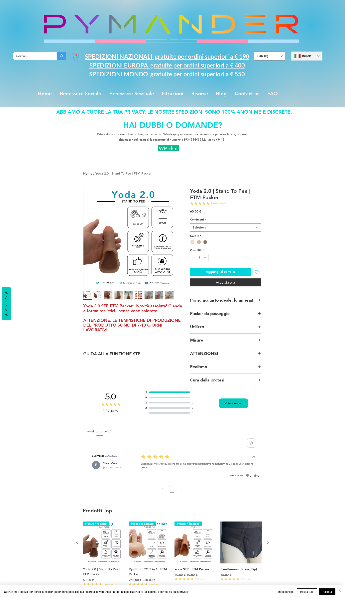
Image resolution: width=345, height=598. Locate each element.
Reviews (6, 304)
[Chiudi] (340, 591)
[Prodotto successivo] (268, 542)
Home (87, 173)
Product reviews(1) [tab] (99, 431)
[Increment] (205, 257)
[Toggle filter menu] (251, 443)
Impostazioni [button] (285, 592)
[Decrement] (193, 257)
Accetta (327, 592)
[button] (76, 57)
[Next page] (181, 489)
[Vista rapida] (241, 542)
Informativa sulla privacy (173, 592)
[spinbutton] (199, 257)
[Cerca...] (61, 56)
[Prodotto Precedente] (77, 542)
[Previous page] (162, 489)
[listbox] (269, 56)
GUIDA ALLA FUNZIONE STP (111, 353)
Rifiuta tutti (306, 592)
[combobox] (225, 227)
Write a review (233, 403)
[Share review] (253, 456)
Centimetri (198, 219)
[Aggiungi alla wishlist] (257, 272)
